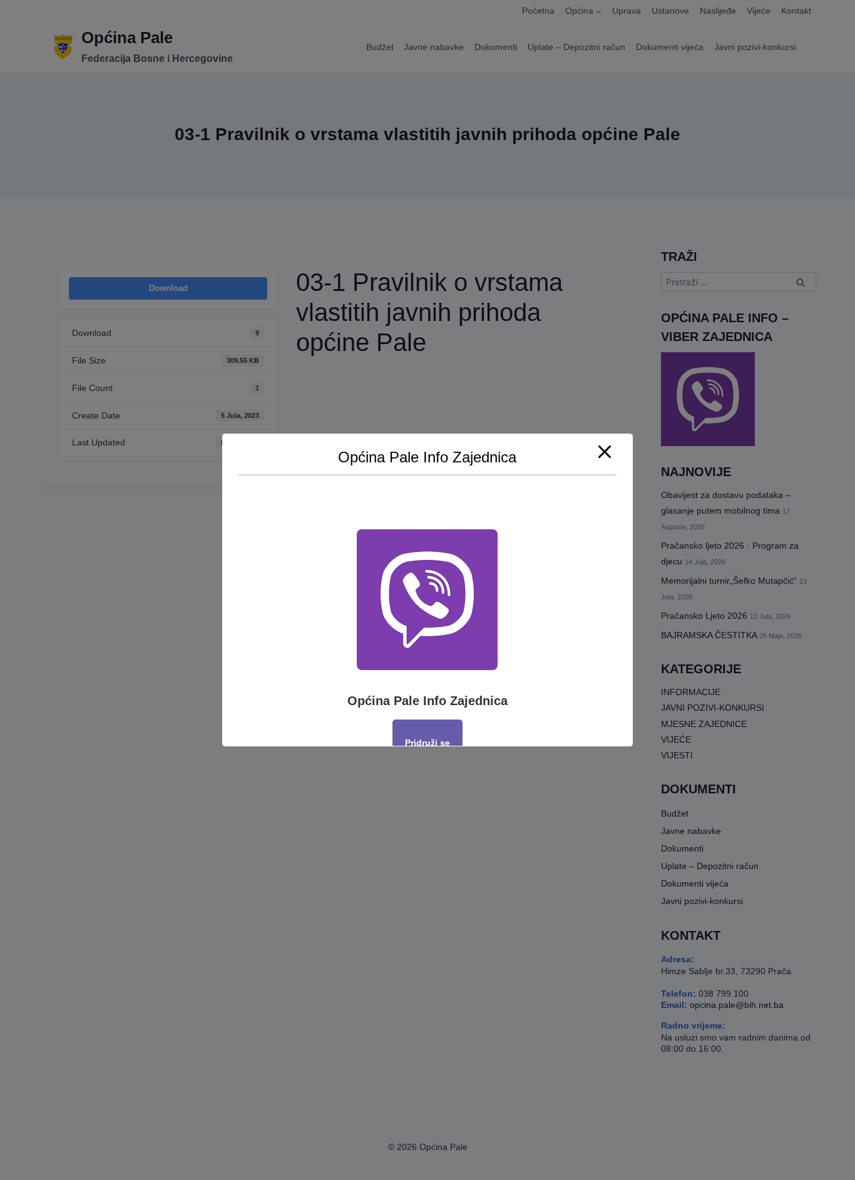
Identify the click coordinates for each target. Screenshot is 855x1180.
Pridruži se (427, 743)
